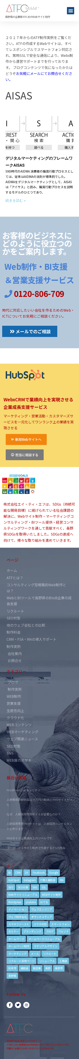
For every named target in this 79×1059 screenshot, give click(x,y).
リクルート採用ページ (21, 961)
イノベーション (17, 909)
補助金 (25, 968)
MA (61, 880)
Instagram (30, 880)
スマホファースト (18, 924)
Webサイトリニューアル (23, 894)
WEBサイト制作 (51, 894)
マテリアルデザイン (45, 946)
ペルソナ (63, 931)
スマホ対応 (40, 924)
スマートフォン (60, 924)
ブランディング (32, 931)
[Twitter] (18, 1005)
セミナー (13, 931)
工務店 (63, 961)
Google (53, 872)
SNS (34, 887)
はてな (44, 902)
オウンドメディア (41, 917)
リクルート (49, 953)
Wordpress (14, 902)
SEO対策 (23, 887)
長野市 (59, 968)
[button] (70, 11)
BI (9, 872)
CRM (18, 872)
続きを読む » (15, 200)
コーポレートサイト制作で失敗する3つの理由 (36, 848)
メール (35, 953)
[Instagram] (26, 1005)
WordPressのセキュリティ (23, 790)
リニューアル (47, 961)
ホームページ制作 (18, 946)
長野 (47, 968)
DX (26, 872)
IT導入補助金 (48, 880)
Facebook (39, 872)
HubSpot (13, 880)
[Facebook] (10, 1005)
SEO (10, 887)
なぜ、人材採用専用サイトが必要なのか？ (34, 814)
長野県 (12, 975)
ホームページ (16, 939)
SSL (44, 887)
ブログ (50, 931)
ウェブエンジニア (41, 909)
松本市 (12, 968)
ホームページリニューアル (44, 939)
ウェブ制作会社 (17, 917)
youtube (31, 902)
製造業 (37, 968)
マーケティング (17, 953)
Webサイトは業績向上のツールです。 (31, 838)
